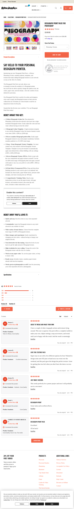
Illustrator (41, 469)
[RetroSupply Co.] (9, 8)
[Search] (55, 8)
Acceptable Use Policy (62, 466)
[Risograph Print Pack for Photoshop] (22, 33)
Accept (52, 504)
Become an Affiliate (62, 482)
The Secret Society (44, 488)
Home (5, 17)
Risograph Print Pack (21, 17)
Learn (4, 1)
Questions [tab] (12, 304)
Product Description (9, 57)
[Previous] (6, 33)
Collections (11, 17)
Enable (30, 203)
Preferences (22, 504)
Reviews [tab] (4, 304)
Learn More (56, 71)
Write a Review (65, 309)
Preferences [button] (43, 500)
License (58, 469)
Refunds (58, 476)
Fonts (43, 6)
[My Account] (60, 8)
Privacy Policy (60, 463)
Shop (34, 6)
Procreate (41, 459)
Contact (58, 486)
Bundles (36, 10)
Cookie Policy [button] (7, 500)
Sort (60, 316)
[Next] (38, 33)
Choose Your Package (49, 43)
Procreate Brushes (44, 463)
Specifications (7, 274)
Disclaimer (59, 473)
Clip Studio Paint (44, 473)
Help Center (59, 479)
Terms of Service (61, 459)
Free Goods (12, 1)
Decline (37, 504)
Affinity (41, 476)
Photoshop (42, 466)
